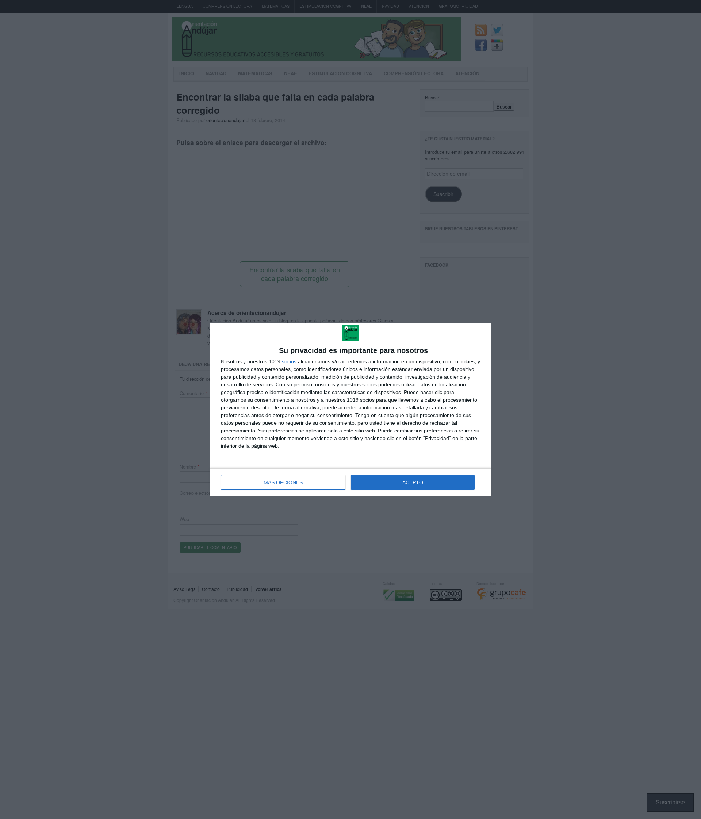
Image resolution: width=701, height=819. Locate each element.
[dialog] (350, 409)
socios (289, 361)
